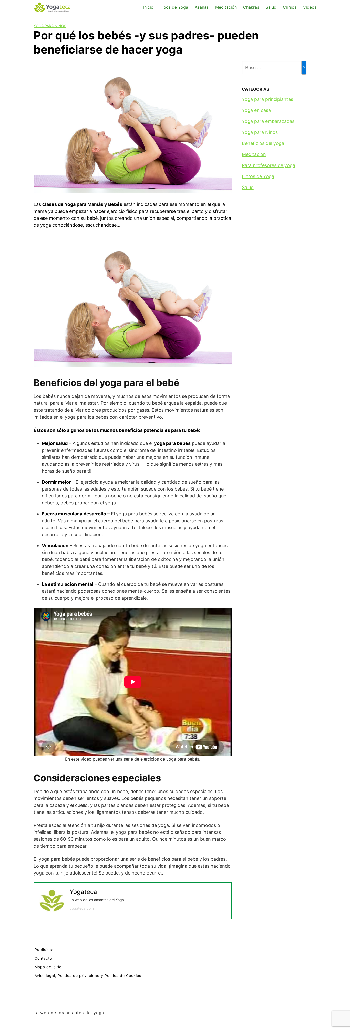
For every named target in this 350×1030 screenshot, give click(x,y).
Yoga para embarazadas (268, 121)
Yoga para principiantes (267, 99)
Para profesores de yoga (268, 165)
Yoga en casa (256, 110)
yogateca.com (82, 908)
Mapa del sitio (48, 967)
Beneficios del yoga (263, 143)
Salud (271, 7)
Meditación (226, 7)
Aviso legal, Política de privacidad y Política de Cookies (88, 975)
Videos (309, 7)
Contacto (43, 958)
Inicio (148, 7)
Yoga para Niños (50, 26)
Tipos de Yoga (174, 7)
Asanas (202, 7)
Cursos (289, 7)
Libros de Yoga (258, 176)
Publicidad (45, 949)
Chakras (251, 7)
